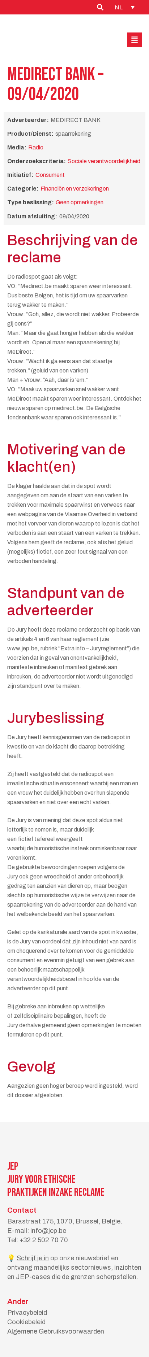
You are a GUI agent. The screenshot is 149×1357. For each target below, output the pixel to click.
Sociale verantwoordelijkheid (104, 161)
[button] (134, 39)
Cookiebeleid (26, 1322)
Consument (50, 175)
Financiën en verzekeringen (75, 189)
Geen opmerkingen (79, 202)
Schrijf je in (33, 1258)
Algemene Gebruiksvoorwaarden (55, 1331)
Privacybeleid (27, 1312)
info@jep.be (48, 1230)
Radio (35, 147)
